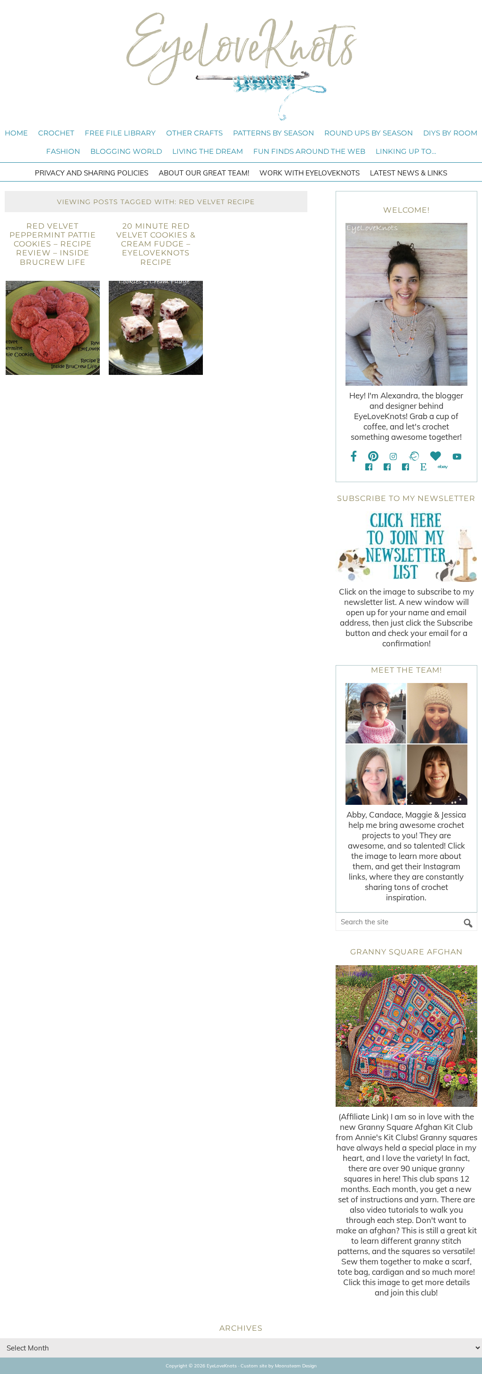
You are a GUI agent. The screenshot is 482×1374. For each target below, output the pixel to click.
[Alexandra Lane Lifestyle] (405, 467)
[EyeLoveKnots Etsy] (423, 467)
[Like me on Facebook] (354, 456)
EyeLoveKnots (241, 66)
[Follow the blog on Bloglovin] (435, 456)
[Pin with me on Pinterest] (373, 456)
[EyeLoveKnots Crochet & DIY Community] (368, 467)
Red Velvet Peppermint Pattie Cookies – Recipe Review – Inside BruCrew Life (52, 244)
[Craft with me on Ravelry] (413, 456)
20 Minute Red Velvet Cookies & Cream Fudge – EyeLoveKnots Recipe (156, 244)
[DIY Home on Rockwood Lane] (387, 467)
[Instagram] (393, 456)
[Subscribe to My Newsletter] (406, 546)
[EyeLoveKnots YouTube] (456, 456)
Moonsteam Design (296, 1366)
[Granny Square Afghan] (406, 1036)
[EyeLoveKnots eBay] (443, 467)
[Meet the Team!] (406, 744)
